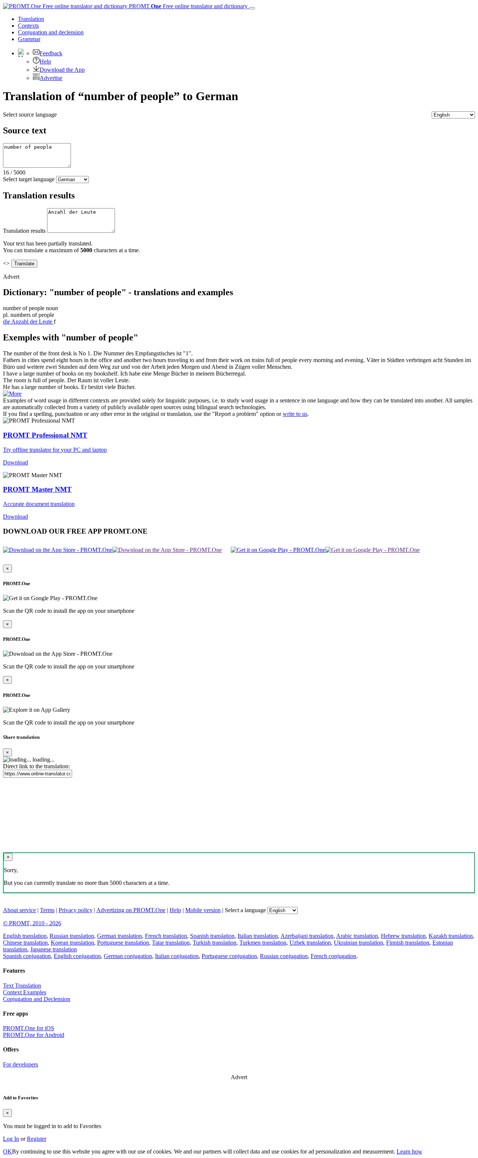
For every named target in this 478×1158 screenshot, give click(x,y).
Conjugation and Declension (36, 999)
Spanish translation (212, 936)
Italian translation (258, 936)
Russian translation (72, 936)
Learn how (409, 1151)
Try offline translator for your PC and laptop (55, 450)
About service (19, 910)
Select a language (245, 910)
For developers (20, 1064)
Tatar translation (171, 942)
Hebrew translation (403, 936)
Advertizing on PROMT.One (130, 910)
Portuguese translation (123, 942)
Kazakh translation (451, 936)
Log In (11, 1139)
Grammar (29, 39)
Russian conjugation (284, 956)
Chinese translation (25, 942)
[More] (12, 393)
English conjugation (77, 956)
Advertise (51, 78)
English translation (25, 936)
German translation (119, 936)
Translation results (24, 231)
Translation (31, 19)
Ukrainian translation (358, 942)
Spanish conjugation (27, 956)
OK (7, 1151)
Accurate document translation (39, 504)
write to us (295, 414)
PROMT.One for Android (33, 1035)
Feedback (51, 53)
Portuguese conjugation (229, 956)
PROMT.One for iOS (28, 1028)
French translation (166, 936)
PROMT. (187, 6)
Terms (47, 910)
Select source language (30, 114)
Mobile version (203, 910)
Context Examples (24, 992)
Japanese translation (53, 949)
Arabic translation (357, 936)
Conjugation (51, 32)
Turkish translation (214, 942)
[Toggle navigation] (252, 8)
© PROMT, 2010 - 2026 (32, 923)
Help (45, 61)
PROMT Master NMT (37, 489)
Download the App (62, 70)
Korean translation (72, 942)
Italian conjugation (177, 956)
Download (15, 462)
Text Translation (22, 985)
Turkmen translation (262, 942)
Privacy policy (76, 910)
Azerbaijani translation (306, 936)
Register (36, 1139)
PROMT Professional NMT (45, 435)
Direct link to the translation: (36, 766)
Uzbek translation (310, 942)
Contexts (28, 25)
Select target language (29, 179)
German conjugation (128, 956)
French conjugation (333, 956)
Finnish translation (407, 942)
